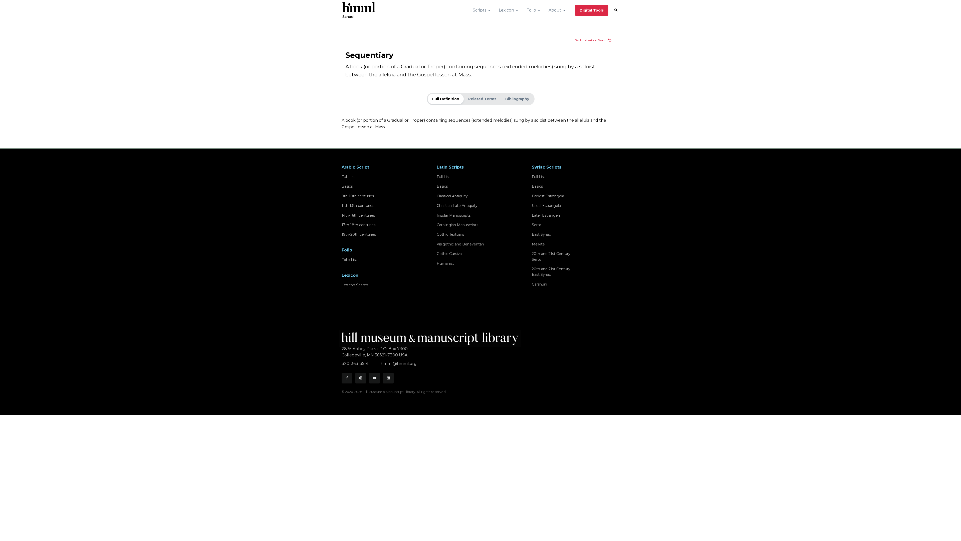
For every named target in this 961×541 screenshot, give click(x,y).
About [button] (555, 10)
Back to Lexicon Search (591, 40)
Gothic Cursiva (449, 253)
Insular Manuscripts (453, 215)
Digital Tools (592, 10)
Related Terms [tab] (482, 99)
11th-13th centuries (358, 205)
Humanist (445, 263)
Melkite (538, 244)
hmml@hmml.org (399, 363)
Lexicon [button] (506, 10)
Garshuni (539, 284)
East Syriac (541, 234)
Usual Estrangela (546, 205)
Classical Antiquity (452, 196)
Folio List (349, 259)
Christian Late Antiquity (457, 205)
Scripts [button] (479, 10)
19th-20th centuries (359, 234)
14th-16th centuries (358, 215)
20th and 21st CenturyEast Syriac (551, 272)
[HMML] (431, 336)
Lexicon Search (355, 285)
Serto (536, 225)
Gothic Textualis (450, 234)
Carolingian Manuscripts (457, 225)
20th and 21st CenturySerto (551, 256)
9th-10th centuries (358, 196)
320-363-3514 (355, 363)
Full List (348, 177)
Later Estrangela (546, 215)
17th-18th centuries (358, 225)
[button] (615, 10)
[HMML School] (359, 10)
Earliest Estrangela (548, 196)
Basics (347, 186)
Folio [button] (531, 10)
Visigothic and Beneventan (460, 244)
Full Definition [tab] (445, 99)
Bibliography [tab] (517, 99)
